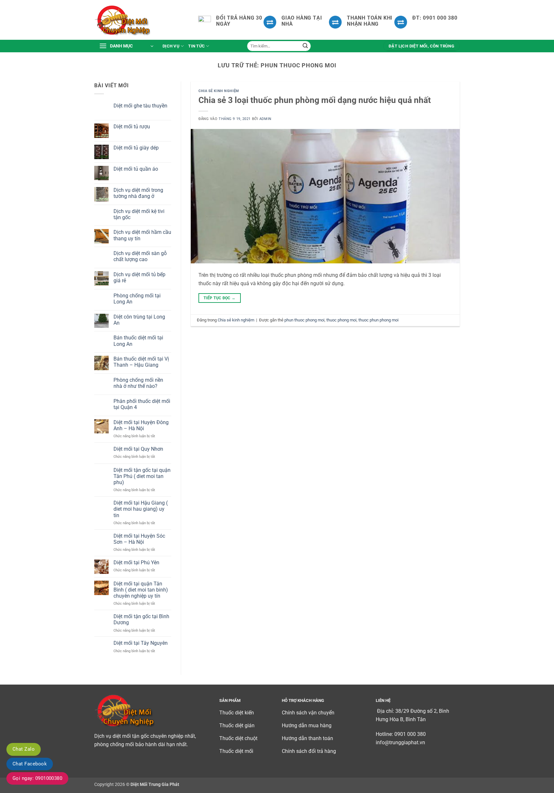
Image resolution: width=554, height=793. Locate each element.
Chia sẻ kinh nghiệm (218, 91)
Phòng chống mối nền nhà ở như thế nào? (138, 383)
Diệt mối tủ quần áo (135, 169)
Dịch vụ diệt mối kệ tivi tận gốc (138, 214)
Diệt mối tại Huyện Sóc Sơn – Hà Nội (139, 539)
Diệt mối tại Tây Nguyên (140, 643)
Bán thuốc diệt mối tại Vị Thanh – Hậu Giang (141, 362)
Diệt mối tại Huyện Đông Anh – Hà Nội (141, 425)
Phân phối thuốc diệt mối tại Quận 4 (141, 404)
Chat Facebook (30, 764)
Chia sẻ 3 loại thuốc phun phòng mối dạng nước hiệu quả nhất (314, 100)
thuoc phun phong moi (378, 320)
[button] (126, 46)
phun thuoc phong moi (304, 320)
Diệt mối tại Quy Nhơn (138, 449)
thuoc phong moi (341, 320)
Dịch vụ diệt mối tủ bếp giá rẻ (139, 277)
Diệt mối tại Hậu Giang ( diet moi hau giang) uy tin (140, 509)
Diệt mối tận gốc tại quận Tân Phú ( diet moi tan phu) (142, 476)
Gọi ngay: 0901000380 (37, 778)
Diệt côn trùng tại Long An (139, 320)
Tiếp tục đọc (219, 298)
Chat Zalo (24, 749)
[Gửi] (305, 46)
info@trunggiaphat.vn (400, 742)
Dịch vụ (171, 46)
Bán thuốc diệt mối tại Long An (138, 341)
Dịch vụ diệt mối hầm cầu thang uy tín (142, 235)
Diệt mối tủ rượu (131, 127)
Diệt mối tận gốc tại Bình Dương (141, 619)
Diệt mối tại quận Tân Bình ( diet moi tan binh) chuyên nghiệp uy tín (140, 590)
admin (265, 119)
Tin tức (196, 46)
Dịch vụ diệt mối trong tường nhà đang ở (138, 193)
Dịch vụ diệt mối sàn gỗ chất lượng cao (140, 256)
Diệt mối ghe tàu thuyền (140, 106)
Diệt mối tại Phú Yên (136, 562)
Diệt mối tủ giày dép (136, 148)
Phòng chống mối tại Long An (137, 299)
